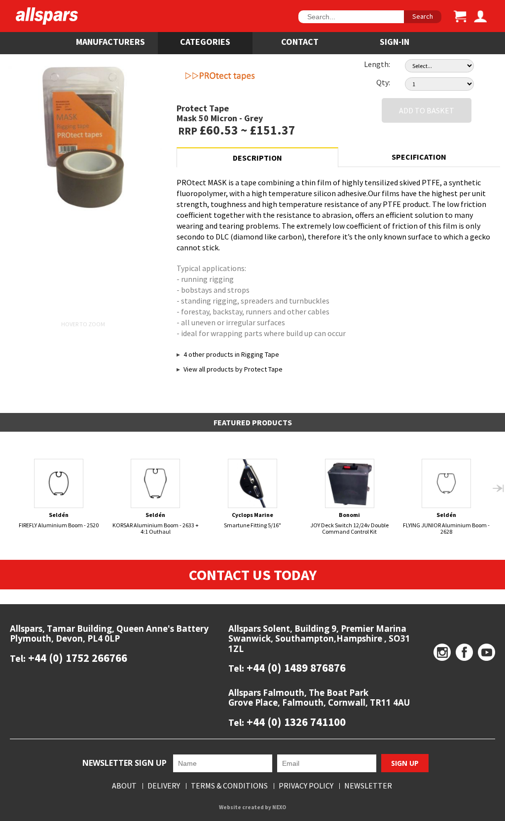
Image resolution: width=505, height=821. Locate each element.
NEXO (279, 807)
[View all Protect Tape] (253, 76)
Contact (300, 41)
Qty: (383, 82)
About (124, 785)
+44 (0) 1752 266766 (76, 657)
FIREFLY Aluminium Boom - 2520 (59, 520)
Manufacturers (110, 41)
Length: (377, 64)
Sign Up (405, 763)
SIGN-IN (394, 41)
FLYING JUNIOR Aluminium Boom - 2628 (446, 523)
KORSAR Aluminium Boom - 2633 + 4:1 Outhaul (155, 523)
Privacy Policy (306, 785)
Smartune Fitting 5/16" (252, 520)
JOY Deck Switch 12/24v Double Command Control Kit (349, 523)
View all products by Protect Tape (233, 369)
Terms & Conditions (229, 785)
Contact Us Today (253, 574)
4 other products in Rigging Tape (231, 354)
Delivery (163, 785)
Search (422, 16)
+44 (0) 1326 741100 (295, 722)
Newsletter (368, 785)
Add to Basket (426, 110)
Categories (205, 41)
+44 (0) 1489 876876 (295, 667)
